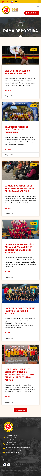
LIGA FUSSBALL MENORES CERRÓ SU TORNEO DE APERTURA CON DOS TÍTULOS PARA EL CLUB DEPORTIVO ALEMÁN (19, 374)
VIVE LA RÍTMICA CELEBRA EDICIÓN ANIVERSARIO (17, 72)
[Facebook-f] (4, 464)
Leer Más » (8, 90)
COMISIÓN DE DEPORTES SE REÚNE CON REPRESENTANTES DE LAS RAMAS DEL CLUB (20, 188)
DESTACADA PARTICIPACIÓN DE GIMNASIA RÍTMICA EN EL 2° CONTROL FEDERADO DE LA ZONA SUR (20, 248)
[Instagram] (8, 464)
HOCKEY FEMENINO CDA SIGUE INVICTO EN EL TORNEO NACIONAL (20, 311)
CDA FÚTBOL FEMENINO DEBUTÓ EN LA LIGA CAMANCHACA (16, 129)
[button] (39, 1)
